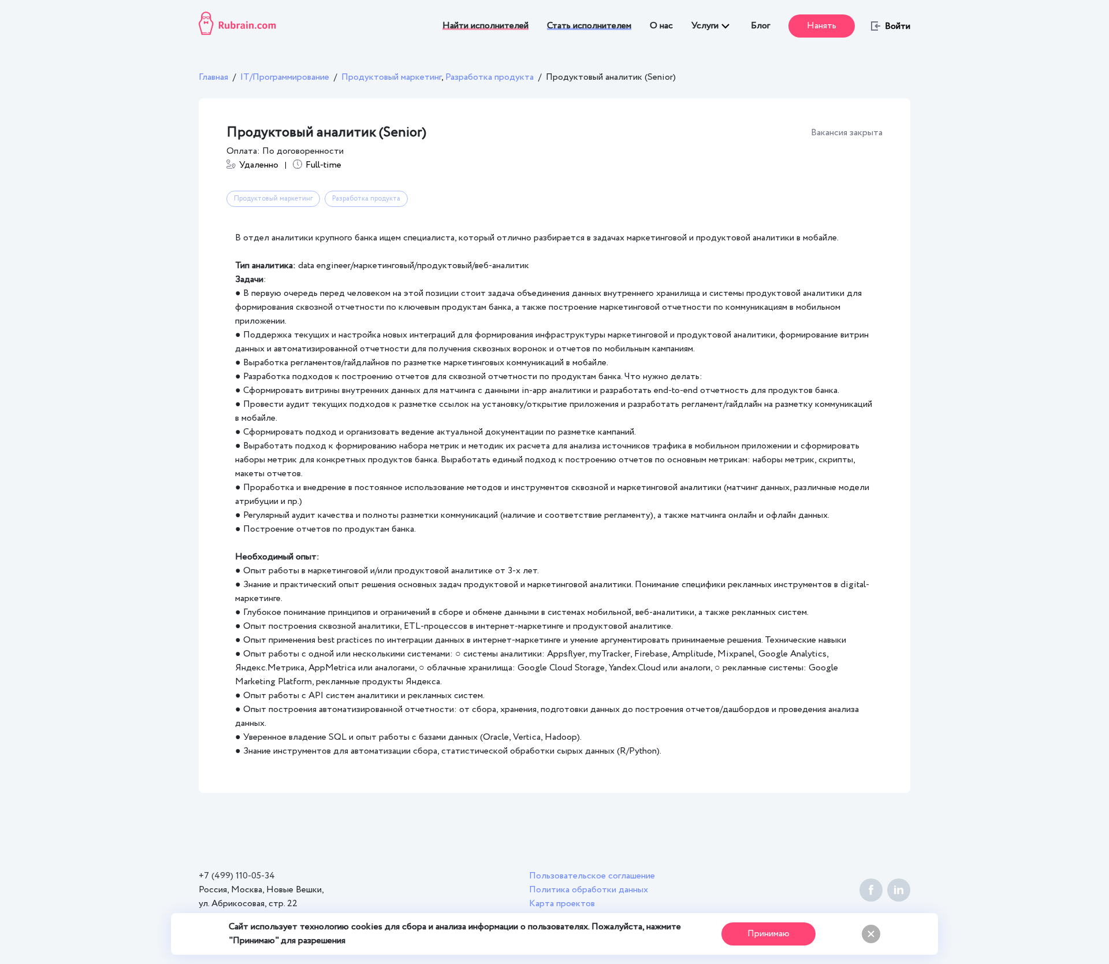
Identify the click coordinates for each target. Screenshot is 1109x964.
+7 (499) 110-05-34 (237, 876)
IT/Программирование (284, 77)
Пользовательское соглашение (592, 876)
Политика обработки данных (588, 889)
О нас (661, 25)
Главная (213, 77)
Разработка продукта (489, 77)
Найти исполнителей (485, 25)
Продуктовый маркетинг (393, 77)
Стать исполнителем (589, 25)
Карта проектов (562, 903)
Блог (760, 25)
